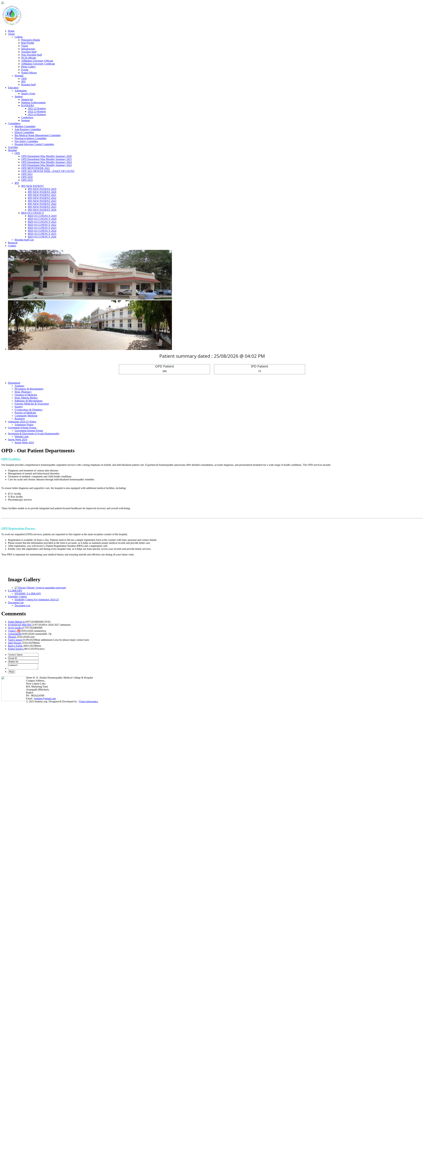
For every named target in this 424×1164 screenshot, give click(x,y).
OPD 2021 (27, 174)
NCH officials (28, 57)
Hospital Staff (28, 84)
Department (14, 765)
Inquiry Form (28, 93)
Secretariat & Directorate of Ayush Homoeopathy (33, 816)
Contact (12, 245)
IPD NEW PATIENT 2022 (42, 198)
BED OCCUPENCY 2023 (42, 227)
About (11, 33)
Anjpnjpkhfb (14, 1016)
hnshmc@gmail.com (45, 1080)
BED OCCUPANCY (32, 212)
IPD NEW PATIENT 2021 (42, 195)
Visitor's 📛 (14, 1013)
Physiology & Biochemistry (29, 771)
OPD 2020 (27, 177)
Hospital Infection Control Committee (34, 144)
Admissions (21, 90)
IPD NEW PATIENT (32, 186)
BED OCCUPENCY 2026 (42, 236)
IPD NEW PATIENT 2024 (42, 203)
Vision (24, 45)
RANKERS (27, 105)
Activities (13, 147)
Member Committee (25, 126)
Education (13, 87)
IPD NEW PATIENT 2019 (42, 189)
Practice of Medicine (25, 795)
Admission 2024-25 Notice (22, 804)
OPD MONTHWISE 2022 (35, 168)
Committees (14, 123)
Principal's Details (30, 39)
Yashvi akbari (15, 1022)
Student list (27, 99)
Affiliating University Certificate (38, 63)
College (19, 36)
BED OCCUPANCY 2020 (42, 218)
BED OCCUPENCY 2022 (42, 224)
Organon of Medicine (26, 777)
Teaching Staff (28, 51)
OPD (24, 78)
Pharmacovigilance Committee (31, 138)
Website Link (21, 819)
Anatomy (19, 768)
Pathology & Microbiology (29, 783)
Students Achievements (33, 102)
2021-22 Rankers (37, 108)
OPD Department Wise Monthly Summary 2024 (46, 162)
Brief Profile (27, 42)
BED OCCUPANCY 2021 (42, 221)
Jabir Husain (15, 1025)
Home (11, 30)
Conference (27, 117)
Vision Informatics (88, 1083)
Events (24, 69)
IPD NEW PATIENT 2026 (42, 209)
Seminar (25, 120)
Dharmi (12, 1019)
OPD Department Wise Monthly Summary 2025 (46, 159)
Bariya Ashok (15, 1028)
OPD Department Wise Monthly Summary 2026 (46, 156)
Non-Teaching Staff (31, 54)
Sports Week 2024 (17, 822)
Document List (16, 985)
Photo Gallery (28, 66)
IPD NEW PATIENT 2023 (42, 200)
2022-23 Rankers (37, 111)
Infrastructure (28, 48)
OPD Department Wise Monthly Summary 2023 (46, 165)
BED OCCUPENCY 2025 (42, 233)
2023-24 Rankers (37, 114)
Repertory (20, 801)
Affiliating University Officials (37, 60)
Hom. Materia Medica (26, 780)
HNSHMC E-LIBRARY (28, 976)
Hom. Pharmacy (23, 774)
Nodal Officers (29, 72)
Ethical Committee (24, 132)
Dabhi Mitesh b (16, 1004)
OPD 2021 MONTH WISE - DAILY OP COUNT (48, 171)
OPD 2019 (27, 180)
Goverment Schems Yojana (22, 810)
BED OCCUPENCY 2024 (42, 230)
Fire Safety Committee (26, 141)
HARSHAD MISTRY (20, 1007)
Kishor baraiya (16, 1031)
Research (13, 242)
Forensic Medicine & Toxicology (32, 786)
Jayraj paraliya (15, 1010)
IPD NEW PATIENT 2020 (42, 192)
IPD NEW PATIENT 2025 (42, 206)
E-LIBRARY (15, 973)
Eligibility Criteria (17, 979)
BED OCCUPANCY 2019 (42, 215)
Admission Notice (24, 807)
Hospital (19, 75)
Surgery (19, 789)
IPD (23, 81)
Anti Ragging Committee (28, 129)
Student (19, 96)
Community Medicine (26, 798)
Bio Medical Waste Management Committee (38, 135)
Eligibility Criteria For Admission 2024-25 (37, 982)
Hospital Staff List (24, 239)
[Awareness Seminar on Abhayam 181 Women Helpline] (45, 970)
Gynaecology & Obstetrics (28, 792)
